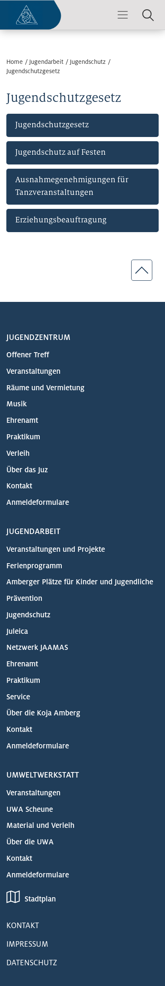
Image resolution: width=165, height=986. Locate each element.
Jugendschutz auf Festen (60, 152)
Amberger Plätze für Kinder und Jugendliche (79, 582)
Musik (16, 404)
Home (14, 62)
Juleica (17, 631)
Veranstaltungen (33, 371)
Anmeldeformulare (37, 502)
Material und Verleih (40, 825)
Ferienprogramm (34, 565)
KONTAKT (22, 925)
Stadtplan (40, 899)
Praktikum (23, 437)
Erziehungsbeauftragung (61, 220)
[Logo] (30, 15)
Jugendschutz (88, 62)
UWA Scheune (29, 809)
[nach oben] (141, 270)
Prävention (24, 598)
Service (18, 697)
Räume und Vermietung (45, 387)
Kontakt (19, 486)
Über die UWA (30, 842)
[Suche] (148, 14)
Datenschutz (31, 962)
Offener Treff (27, 355)
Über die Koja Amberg (43, 713)
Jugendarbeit (46, 62)
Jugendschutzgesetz (33, 71)
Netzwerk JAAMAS (37, 647)
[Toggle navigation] (122, 15)
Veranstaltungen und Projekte (55, 549)
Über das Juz (27, 470)
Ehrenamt (22, 420)
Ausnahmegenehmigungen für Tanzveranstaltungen (71, 186)
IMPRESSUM (27, 944)
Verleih (18, 453)
